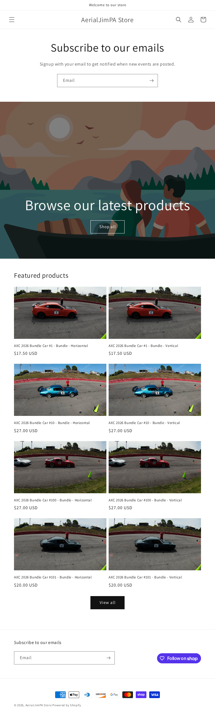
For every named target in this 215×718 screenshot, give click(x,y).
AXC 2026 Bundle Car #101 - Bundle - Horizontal (53, 577)
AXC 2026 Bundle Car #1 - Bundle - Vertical (143, 346)
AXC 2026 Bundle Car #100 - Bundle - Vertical (145, 500)
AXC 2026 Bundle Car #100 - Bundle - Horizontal (53, 500)
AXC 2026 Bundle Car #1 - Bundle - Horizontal (51, 346)
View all (108, 602)
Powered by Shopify (66, 705)
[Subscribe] (151, 80)
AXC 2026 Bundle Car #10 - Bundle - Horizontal (52, 423)
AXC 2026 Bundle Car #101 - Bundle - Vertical (145, 577)
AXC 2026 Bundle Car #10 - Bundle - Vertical (144, 423)
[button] (12, 19)
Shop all (107, 226)
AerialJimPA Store (38, 705)
